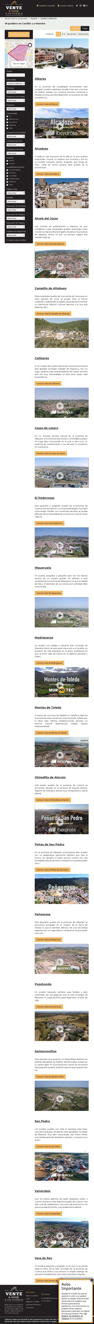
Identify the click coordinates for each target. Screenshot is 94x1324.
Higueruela (43, 567)
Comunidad (11, 80)
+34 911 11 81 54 (46, 1301)
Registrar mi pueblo (32, 1301)
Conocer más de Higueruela (49, 593)
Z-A (63, 34)
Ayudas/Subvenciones (15, 167)
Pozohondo (43, 984)
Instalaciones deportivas (16, 231)
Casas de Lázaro (46, 428)
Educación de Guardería (16, 206)
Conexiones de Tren (14, 141)
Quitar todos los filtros (17, 240)
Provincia (10, 88)
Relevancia (83, 34)
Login (28, 1298)
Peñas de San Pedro (49, 844)
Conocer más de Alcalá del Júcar (50, 244)
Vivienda (10, 158)
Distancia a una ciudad (15, 97)
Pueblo (9, 71)
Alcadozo (41, 148)
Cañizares (42, 358)
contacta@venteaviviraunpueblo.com (53, 1298)
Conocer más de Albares (47, 104)
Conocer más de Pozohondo (49, 1007)
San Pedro (42, 1121)
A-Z (58, 34)
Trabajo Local (12, 189)
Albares (40, 78)
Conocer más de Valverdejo (48, 1213)
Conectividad (12, 113)
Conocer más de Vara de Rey (49, 1280)
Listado (75, 28)
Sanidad (10, 198)
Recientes (71, 34)
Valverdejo (42, 1191)
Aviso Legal (29, 1307)
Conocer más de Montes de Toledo (52, 733)
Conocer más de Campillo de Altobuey (53, 313)
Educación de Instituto (16, 223)
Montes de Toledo (48, 707)
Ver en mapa (19, 64)
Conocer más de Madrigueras (49, 663)
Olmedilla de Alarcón (50, 777)
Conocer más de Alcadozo (48, 174)
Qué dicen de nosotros (33, 1304)
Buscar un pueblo (32, 1295)
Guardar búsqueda (19, 34)
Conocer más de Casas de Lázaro (51, 453)
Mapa (84, 28)
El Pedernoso (44, 498)
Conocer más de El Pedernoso (50, 523)
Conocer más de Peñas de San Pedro (52, 870)
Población (10, 105)
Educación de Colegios (16, 214)
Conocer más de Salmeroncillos (50, 1076)
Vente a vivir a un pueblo (16, 18)
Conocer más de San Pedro (48, 1146)
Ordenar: (50, 34)
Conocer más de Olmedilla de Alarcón (53, 800)
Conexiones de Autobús (16, 132)
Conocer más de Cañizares (48, 383)
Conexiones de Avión (15, 149)
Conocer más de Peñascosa (48, 939)
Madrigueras (44, 637)
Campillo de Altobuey (50, 288)
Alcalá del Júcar (46, 218)
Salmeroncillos (45, 1051)
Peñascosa (42, 914)
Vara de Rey (43, 1258)
